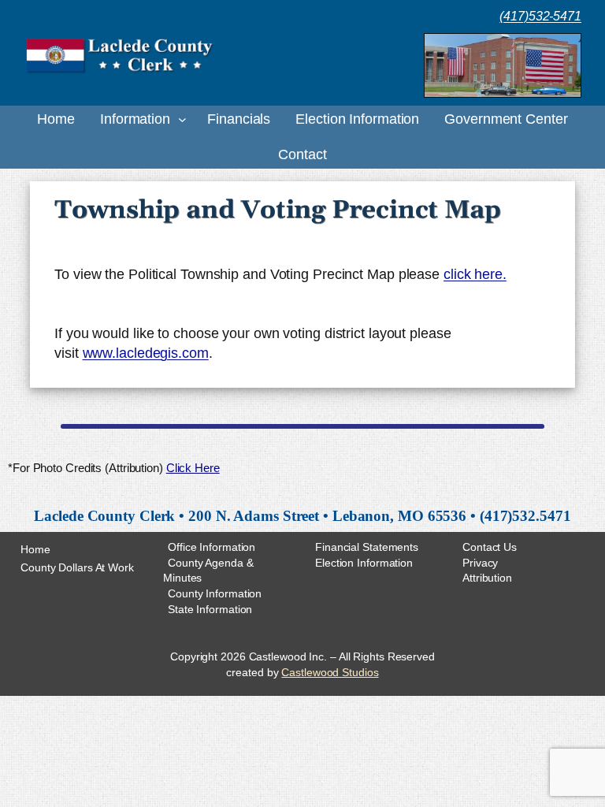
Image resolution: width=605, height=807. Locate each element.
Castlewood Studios (329, 672)
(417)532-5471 (540, 16)
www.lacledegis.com (146, 353)
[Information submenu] (182, 119)
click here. (475, 274)
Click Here (193, 468)
